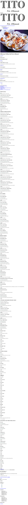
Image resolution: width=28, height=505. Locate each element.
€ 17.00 (1, 135)
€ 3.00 (1, 378)
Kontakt (13, 25)
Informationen (6, 25)
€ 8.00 (1, 276)
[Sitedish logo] (1, 478)
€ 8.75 (1, 259)
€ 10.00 (1, 217)
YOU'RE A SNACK (2, 88)
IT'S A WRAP (1, 86)
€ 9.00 (1, 211)
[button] (14, 90)
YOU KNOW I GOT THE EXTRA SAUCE (5, 89)
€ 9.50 (1, 234)
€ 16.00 (1, 129)
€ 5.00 (1, 344)
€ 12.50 (1, 186)
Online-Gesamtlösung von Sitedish (4, 504)
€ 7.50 (1, 242)
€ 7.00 (1, 298)
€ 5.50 (1, 293)
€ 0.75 (1, 451)
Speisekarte (3, 25)
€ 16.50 (1, 104)
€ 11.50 (1, 163)
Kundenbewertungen (10, 25)
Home (1, 25)
